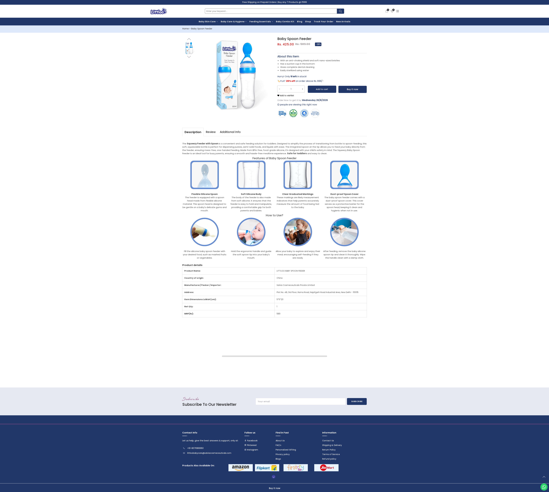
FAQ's (278, 445)
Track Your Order (323, 21)
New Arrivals (343, 21)
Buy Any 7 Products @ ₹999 (292, 2)
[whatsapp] (544, 487)
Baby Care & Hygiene (232, 21)
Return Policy (329, 449)
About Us (280, 440)
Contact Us (328, 440)
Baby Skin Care (207, 21)
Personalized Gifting (286, 449)
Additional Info (230, 132)
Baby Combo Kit (285, 21)
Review (211, 132)
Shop (308, 21)
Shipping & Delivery (332, 445)
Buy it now (352, 89)
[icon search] (340, 11)
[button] (386, 11)
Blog (299, 21)
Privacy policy (283, 454)
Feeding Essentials (260, 21)
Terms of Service (331, 454)
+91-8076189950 (195, 448)
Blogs (278, 458)
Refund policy (329, 458)
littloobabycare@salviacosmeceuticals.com (209, 453)
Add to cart (322, 89)
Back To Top (545, 478)
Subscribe (357, 401)
